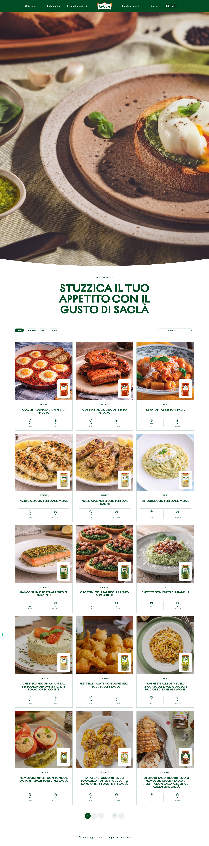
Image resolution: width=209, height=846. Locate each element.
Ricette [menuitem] (154, 6)
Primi (42, 330)
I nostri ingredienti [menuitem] (77, 6)
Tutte (19, 330)
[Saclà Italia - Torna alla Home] (104, 6)
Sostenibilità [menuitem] (53, 6)
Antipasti (31, 330)
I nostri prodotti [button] (130, 6)
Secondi (53, 330)
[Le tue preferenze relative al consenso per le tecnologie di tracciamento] (2, 634)
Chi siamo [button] (30, 6)
